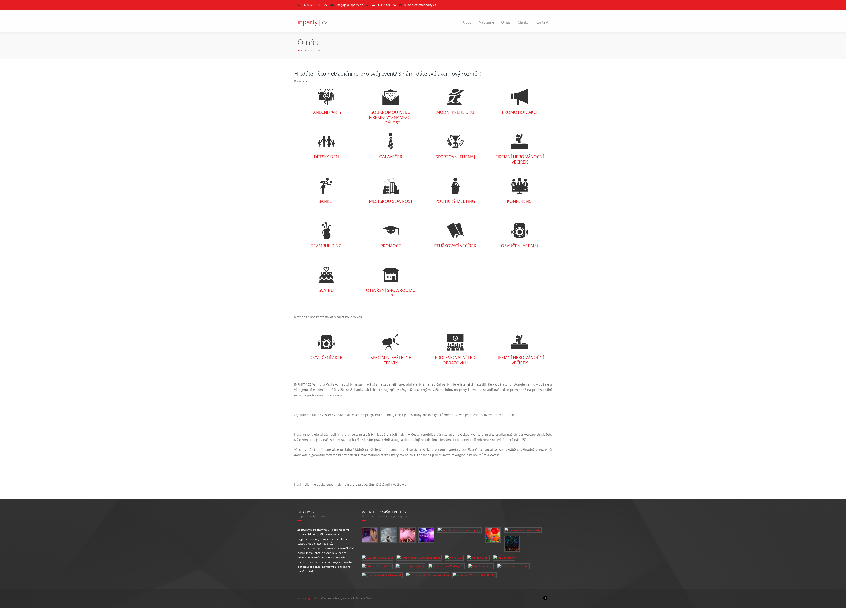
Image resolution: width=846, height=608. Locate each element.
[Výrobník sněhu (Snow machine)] (427, 575)
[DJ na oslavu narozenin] (513, 566)
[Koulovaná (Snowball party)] (523, 530)
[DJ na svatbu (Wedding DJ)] (446, 566)
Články (523, 22)
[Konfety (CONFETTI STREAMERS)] (474, 575)
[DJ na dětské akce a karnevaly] (382, 575)
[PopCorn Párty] (504, 557)
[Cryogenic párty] (426, 535)
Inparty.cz (303, 50)
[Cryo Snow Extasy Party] (407, 535)
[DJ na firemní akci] (481, 566)
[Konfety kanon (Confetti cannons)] (419, 557)
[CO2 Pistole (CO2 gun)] (377, 557)
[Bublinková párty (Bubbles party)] (459, 530)
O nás (506, 22)
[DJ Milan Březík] (478, 557)
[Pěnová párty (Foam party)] (370, 535)
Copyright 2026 (309, 598)
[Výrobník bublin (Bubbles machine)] (512, 543)
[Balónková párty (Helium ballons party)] (493, 535)
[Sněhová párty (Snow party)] (388, 535)
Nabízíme (486, 22)
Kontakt (542, 22)
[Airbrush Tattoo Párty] (377, 566)
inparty (312, 22)
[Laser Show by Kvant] (410, 566)
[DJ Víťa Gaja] (454, 557)
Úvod (467, 22)
